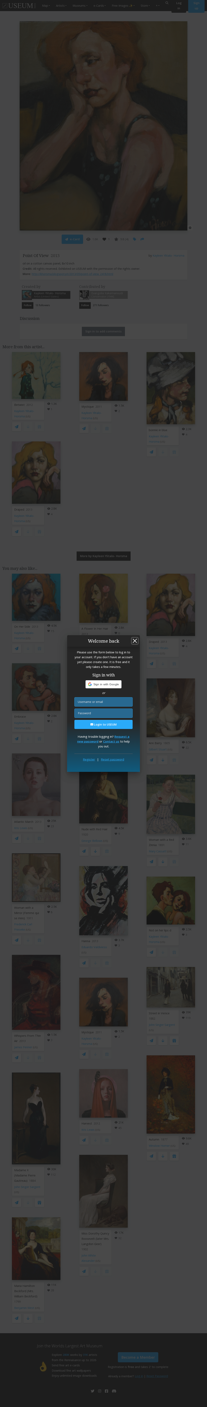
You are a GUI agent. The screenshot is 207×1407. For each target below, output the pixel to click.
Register (89, 759)
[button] (104, 684)
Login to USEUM (105, 724)
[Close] (135, 641)
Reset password (112, 759)
